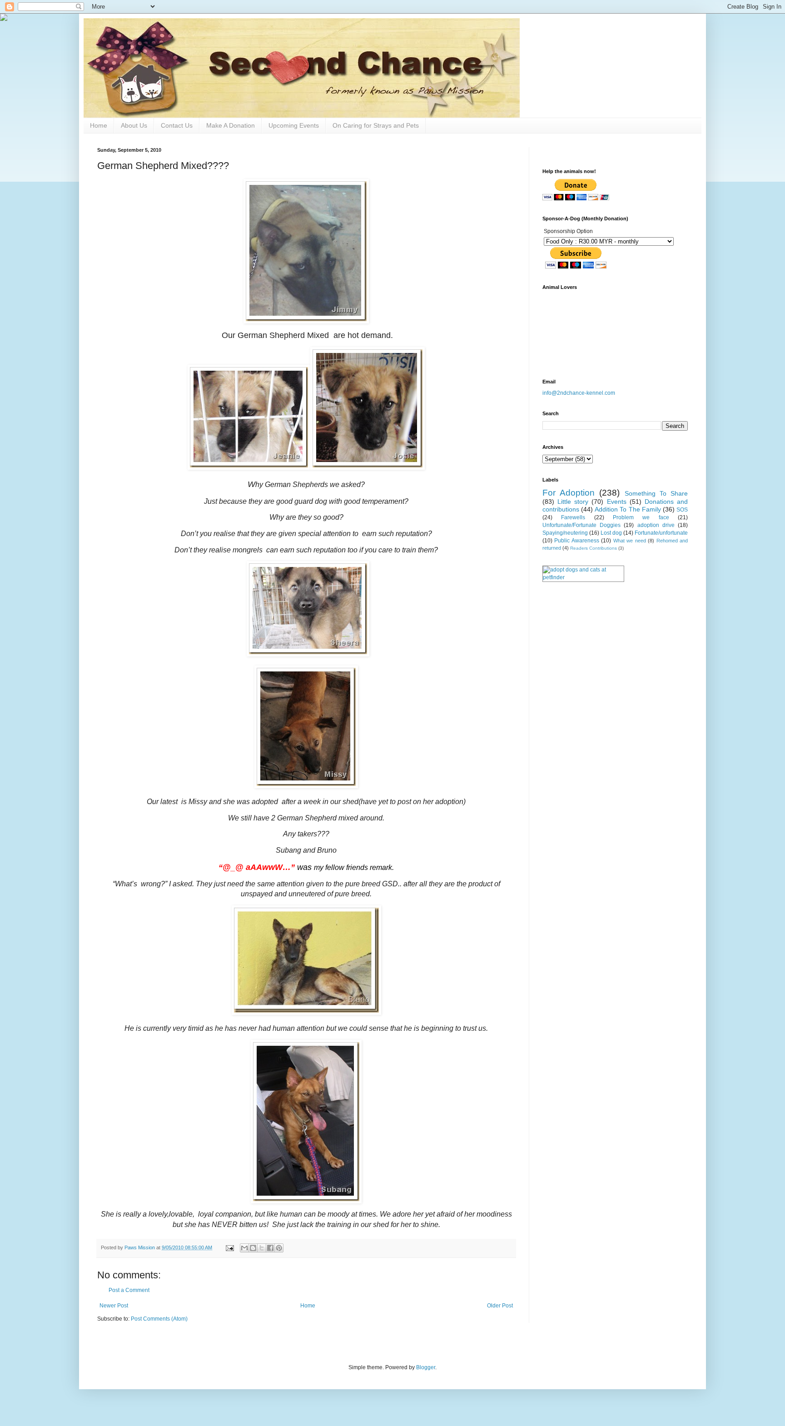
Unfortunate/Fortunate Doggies (581, 525)
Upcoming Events (293, 125)
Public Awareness (576, 540)
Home (98, 125)
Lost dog (611, 533)
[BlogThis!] (253, 1247)
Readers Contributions (593, 548)
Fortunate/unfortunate (661, 533)
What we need (629, 540)
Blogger (425, 1367)
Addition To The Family (628, 509)
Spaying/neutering (565, 533)
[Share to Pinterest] (278, 1247)
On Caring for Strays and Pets (376, 125)
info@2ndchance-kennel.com (578, 393)
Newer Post (113, 1305)
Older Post (500, 1305)
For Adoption (568, 492)
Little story (572, 501)
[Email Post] (229, 1247)
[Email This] (244, 1247)
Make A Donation (230, 125)
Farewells (573, 517)
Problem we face (641, 517)
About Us (134, 125)
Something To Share (656, 493)
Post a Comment (129, 1290)
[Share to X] (261, 1247)
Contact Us (177, 125)
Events (616, 501)
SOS (682, 510)
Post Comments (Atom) (159, 1319)
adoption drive (656, 525)
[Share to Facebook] (270, 1247)
